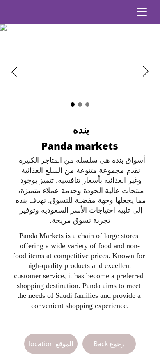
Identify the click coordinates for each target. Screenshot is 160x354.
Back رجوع (109, 343)
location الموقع (51, 343)
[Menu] (142, 12)
